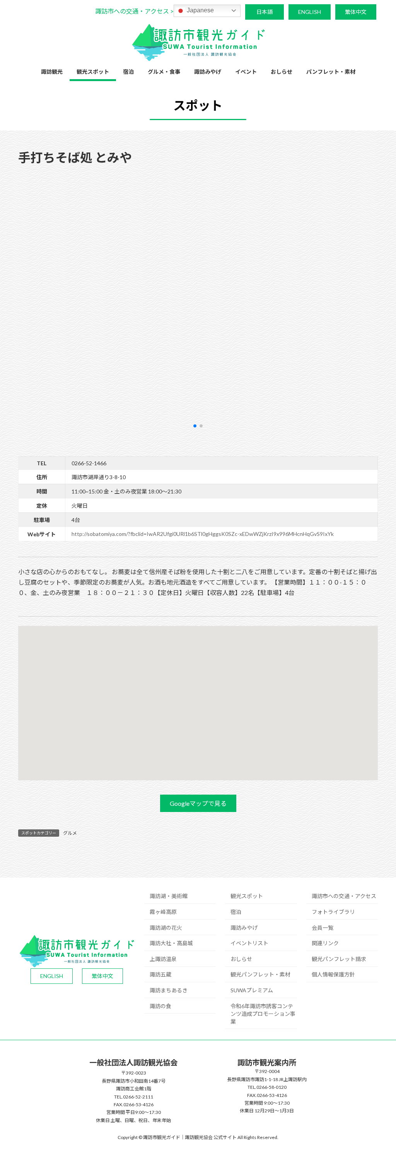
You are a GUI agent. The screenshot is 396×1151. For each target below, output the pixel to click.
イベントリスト (249, 943)
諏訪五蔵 (160, 974)
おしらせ (241, 959)
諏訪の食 (160, 1006)
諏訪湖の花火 (166, 927)
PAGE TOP (379, 1109)
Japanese (199, 10)
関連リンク (325, 943)
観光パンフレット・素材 (260, 974)
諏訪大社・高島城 (171, 943)
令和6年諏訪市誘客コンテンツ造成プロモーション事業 (262, 1014)
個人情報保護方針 (333, 974)
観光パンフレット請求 (339, 959)
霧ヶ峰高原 (163, 912)
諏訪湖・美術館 (169, 896)
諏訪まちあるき (169, 990)
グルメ (70, 833)
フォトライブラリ (333, 912)
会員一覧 (322, 927)
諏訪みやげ (244, 927)
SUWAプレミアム (251, 990)
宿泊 (235, 912)
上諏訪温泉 (163, 959)
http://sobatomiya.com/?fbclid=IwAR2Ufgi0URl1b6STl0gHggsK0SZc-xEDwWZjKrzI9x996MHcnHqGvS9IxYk (203, 534)
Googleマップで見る (198, 803)
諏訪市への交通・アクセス (344, 896)
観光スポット (246, 896)
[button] (134, 11)
